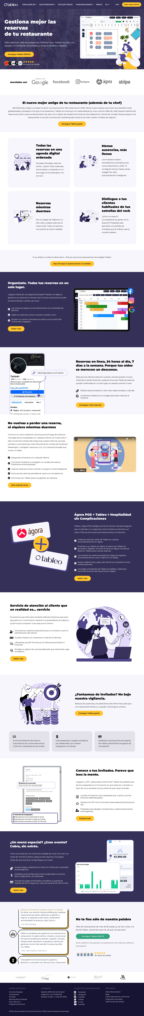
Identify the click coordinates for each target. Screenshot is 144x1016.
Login (117, 4)
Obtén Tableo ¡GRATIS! (131, 4)
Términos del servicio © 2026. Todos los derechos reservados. (47, 1011)
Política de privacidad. (17, 1011)
